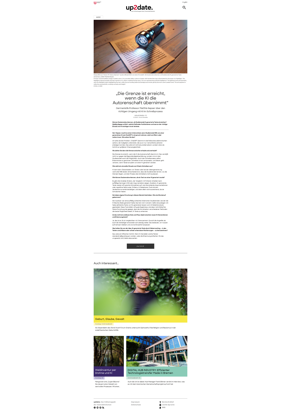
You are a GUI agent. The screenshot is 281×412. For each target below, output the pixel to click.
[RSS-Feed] (103, 407)
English (184, 2)
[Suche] (184, 7)
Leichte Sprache (168, 405)
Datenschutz (136, 405)
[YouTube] (98, 407)
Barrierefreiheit (168, 402)
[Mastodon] (100, 407)
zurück (98, 17)
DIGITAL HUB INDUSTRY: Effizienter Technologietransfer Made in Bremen (150, 371)
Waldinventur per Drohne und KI (105, 371)
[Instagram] (95, 407)
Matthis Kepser (117, 124)
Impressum (135, 402)
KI (146, 115)
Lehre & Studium (139, 115)
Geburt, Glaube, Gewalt (109, 319)
